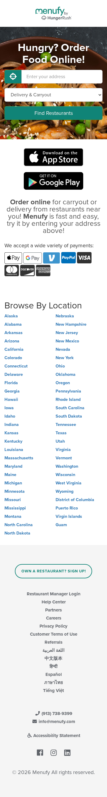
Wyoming (64, 491)
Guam (61, 524)
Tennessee (66, 424)
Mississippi (15, 508)
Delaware (13, 374)
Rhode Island (68, 399)
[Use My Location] (13, 77)
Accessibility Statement (56, 735)
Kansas (11, 432)
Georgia (12, 391)
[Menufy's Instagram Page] (54, 753)
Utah (60, 441)
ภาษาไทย (53, 682)
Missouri (12, 499)
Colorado (13, 357)
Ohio (60, 366)
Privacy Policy (53, 626)
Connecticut (16, 366)
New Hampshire (71, 324)
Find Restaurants (53, 113)
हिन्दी (53, 666)
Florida (11, 382)
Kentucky (13, 441)
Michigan (13, 483)
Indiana (11, 424)
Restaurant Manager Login (54, 594)
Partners (53, 610)
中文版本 (53, 658)
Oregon (63, 382)
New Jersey (67, 332)
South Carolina (70, 407)
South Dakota (69, 416)
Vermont (64, 458)
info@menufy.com (56, 721)
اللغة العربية (53, 650)
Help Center (54, 602)
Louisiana (13, 449)
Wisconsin (65, 474)
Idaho (9, 416)
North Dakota (17, 533)
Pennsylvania (68, 391)
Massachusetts (18, 458)
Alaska (11, 316)
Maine (10, 474)
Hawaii (11, 399)
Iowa (9, 407)
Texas (61, 432)
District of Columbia (75, 499)
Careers (53, 618)
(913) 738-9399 (56, 713)
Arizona (11, 341)
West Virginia (68, 483)
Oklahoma (65, 374)
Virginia (63, 449)
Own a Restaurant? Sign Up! (53, 571)
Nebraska (65, 316)
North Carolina (18, 524)
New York (65, 357)
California (13, 349)
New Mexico (67, 341)
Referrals (53, 642)
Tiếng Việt (53, 690)
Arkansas (13, 332)
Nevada (63, 349)
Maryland (13, 466)
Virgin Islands (69, 516)
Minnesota (14, 491)
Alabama (13, 324)
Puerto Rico (67, 508)
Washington (67, 466)
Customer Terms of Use (53, 634)
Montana (12, 516)
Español (53, 674)
